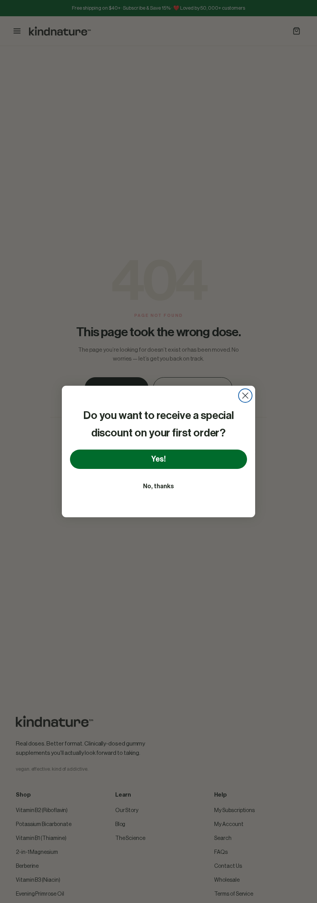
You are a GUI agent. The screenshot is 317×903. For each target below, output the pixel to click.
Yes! (158, 459)
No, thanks (158, 486)
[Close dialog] (245, 395)
